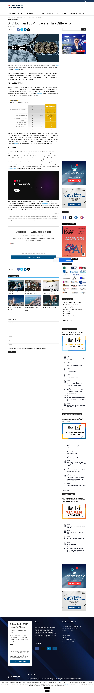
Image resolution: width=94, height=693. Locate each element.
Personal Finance (19, 17)
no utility (39, 93)
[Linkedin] (25, 29)
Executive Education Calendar (70, 318)
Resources (25, 1)
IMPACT (57, 13)
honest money (12, 168)
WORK (36, 13)
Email (12, 243)
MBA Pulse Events (67, 320)
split (57, 65)
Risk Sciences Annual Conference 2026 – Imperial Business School (75, 364)
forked (16, 143)
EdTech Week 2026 (72, 544)
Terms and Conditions (65, 684)
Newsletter (42, 1)
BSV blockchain (46, 203)
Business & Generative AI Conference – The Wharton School (76, 376)
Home (9, 1)
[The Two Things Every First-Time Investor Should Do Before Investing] (51, 300)
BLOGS (13, 17)
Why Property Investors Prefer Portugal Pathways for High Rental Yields (32, 309)
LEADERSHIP (12, 13)
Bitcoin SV (16, 69)
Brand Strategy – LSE (72, 458)
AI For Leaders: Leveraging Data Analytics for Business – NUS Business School (75, 391)
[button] (85, 1)
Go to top (56, 213)
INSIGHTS (64, 13)
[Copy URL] (28, 29)
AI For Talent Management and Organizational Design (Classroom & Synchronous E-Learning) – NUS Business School (76, 478)
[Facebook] (18, 29)
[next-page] (11, 313)
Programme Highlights (68, 307)
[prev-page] (9, 313)
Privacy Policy (53, 684)
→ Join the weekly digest (33, 257)
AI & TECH (20, 13)
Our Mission (30, 1)
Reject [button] (47, 691)
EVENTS (81, 13)
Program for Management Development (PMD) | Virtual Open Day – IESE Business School (75, 383)
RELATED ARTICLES (13, 276)
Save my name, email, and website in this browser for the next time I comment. (28, 348)
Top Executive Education (50, 1)
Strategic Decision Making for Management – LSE (74, 452)
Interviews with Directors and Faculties (72, 309)
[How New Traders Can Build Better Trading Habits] (16, 285)
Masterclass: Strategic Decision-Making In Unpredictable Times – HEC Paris (76, 463)
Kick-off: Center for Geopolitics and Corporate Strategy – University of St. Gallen (76, 399)
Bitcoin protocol (12, 160)
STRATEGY (29, 13)
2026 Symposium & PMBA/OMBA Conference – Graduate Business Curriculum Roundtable (75, 550)
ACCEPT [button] (47, 688)
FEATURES (72, 13)
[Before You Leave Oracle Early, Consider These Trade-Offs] (33, 285)
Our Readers (19, 1)
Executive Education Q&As (69, 315)
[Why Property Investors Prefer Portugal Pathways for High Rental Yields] (33, 300)
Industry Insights (67, 311)
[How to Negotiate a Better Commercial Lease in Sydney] (51, 285)
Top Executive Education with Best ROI (72, 302)
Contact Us (72, 1)
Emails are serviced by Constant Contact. (37, 253)
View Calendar (65, 410)
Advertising (59, 1)
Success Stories (67, 313)
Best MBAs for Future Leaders (70, 304)
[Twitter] (21, 29)
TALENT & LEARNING (46, 13)
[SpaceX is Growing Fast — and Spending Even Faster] (16, 300)
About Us (13, 1)
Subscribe (36, 1)
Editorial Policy (65, 1)
